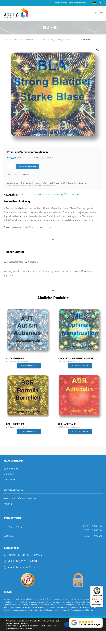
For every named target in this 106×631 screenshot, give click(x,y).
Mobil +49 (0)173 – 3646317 (23, 561)
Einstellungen (17, 626)
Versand (49, 157)
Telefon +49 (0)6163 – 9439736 (25, 554)
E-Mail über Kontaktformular (23, 567)
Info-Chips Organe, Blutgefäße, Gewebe (57, 194)
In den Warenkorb (27, 166)
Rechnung (8, 474)
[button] (96, 13)
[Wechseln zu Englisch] (99, 3)
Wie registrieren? (78, 2)
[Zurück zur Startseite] (15, 13)
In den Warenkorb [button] (28, 366)
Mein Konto (61, 2)
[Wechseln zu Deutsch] (94, 3)
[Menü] (101, 587)
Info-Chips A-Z (27, 194)
